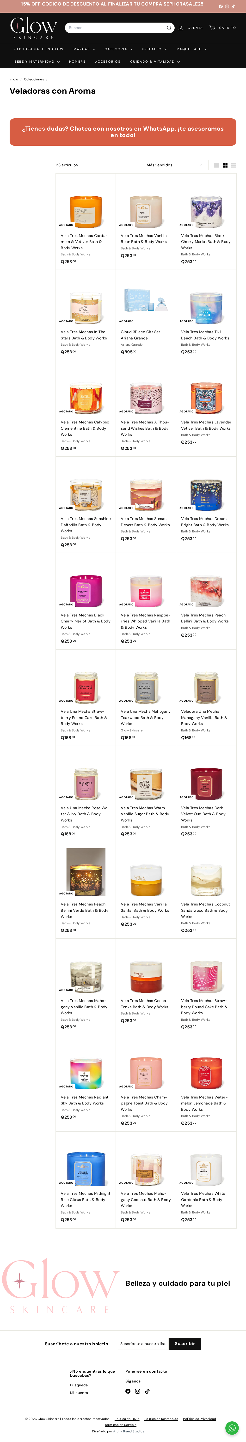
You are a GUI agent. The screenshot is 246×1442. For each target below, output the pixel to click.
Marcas (83, 49)
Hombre (77, 62)
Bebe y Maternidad (35, 62)
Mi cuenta (79, 1392)
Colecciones (34, 79)
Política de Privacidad (199, 1419)
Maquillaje (190, 49)
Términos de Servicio (120, 1425)
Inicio (14, 79)
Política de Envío (127, 1419)
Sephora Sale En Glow (39, 49)
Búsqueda (79, 1385)
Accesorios (108, 62)
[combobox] (120, 28)
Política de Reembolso (161, 1419)
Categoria (117, 49)
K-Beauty (152, 49)
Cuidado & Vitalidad (153, 62)
